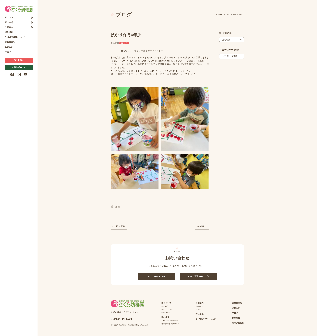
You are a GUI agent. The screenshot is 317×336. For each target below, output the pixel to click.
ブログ (8, 52)
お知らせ (9, 47)
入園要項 (199, 306)
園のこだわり (166, 309)
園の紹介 (164, 306)
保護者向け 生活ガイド (170, 324)
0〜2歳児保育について (15, 37)
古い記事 (200, 226)
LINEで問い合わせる (198, 276)
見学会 (198, 309)
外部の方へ (165, 313)
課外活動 (9, 32)
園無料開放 (10, 42)
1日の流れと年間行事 (169, 321)
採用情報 (18, 60)
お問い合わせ (19, 67)
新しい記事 (120, 226)
